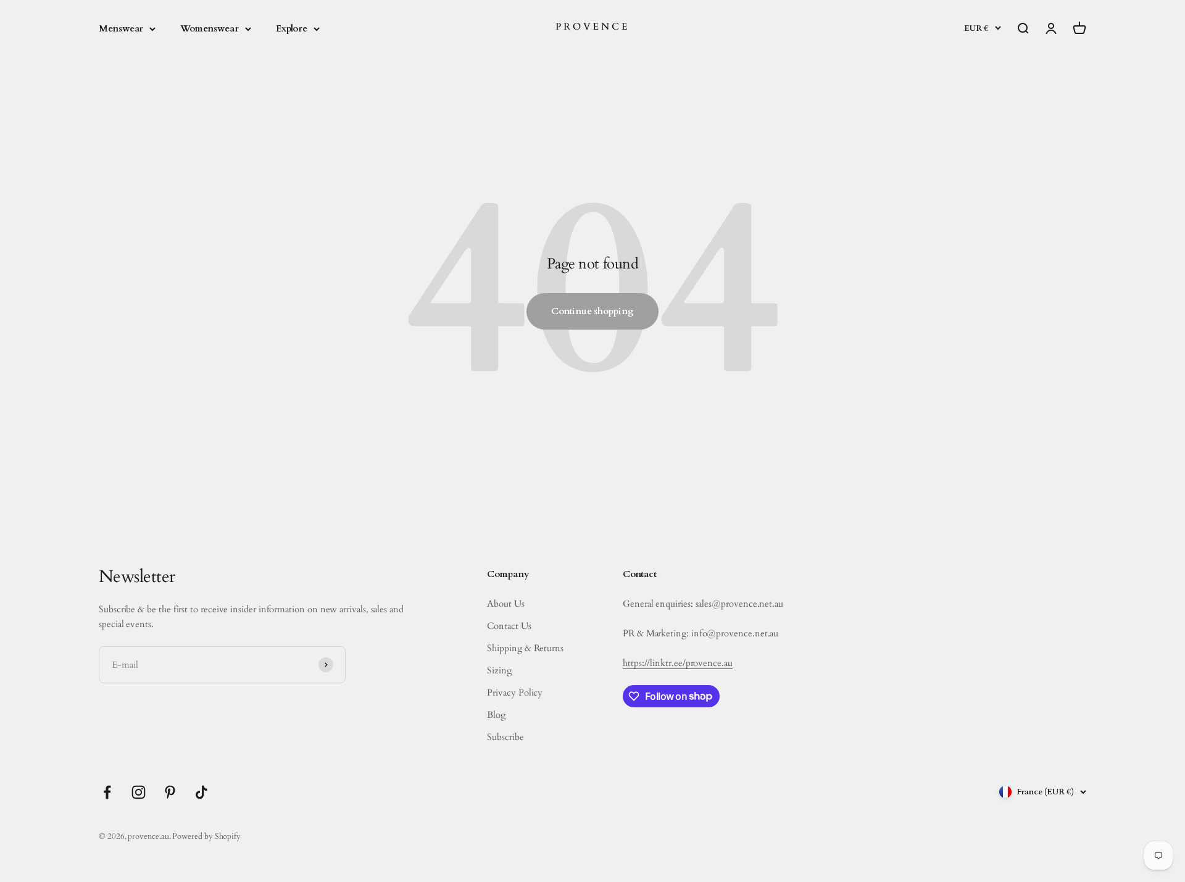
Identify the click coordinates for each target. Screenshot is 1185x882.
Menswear (121, 28)
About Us (505, 603)
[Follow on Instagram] (138, 792)
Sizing (499, 670)
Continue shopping (592, 311)
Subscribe (505, 737)
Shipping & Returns (525, 648)
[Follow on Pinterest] (170, 792)
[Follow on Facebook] (107, 792)
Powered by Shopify (206, 836)
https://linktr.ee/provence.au (678, 663)
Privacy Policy (515, 692)
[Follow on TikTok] (201, 792)
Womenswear (209, 28)
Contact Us (509, 626)
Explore (291, 28)
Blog (496, 715)
